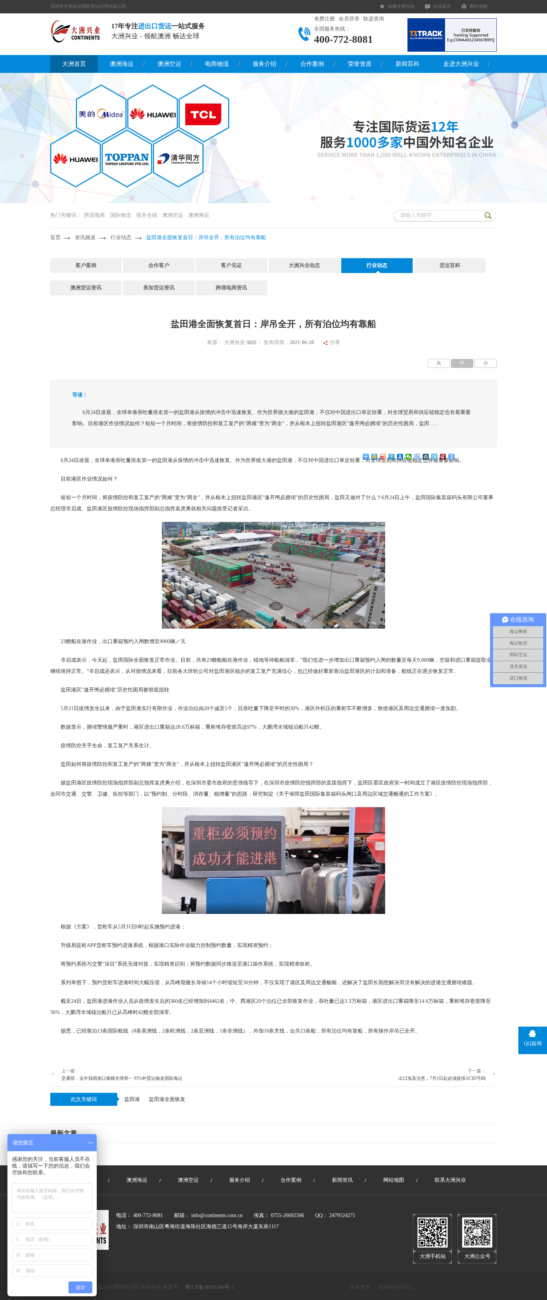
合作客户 (158, 265)
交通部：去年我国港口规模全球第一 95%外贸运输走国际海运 (121, 1078)
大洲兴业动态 (304, 265)
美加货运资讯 (159, 288)
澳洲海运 (122, 64)
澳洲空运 (169, 64)
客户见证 (231, 265)
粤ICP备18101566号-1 (209, 1287)
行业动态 (121, 237)
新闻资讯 (342, 1180)
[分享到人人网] (400, 457)
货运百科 (449, 265)
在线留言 (442, 6)
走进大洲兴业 (461, 64)
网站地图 (478, 6)
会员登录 (349, 19)
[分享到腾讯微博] (391, 457)
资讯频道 (85, 237)
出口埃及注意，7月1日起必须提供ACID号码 (442, 1078)
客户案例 (86, 265)
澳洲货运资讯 (86, 288)
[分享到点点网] (426, 457)
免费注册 (324, 19)
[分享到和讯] (443, 457)
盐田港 (132, 1099)
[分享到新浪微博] (383, 457)
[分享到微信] (409, 457)
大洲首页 (74, 64)
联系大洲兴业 (450, 1180)
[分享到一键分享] (451, 457)
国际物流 (120, 215)
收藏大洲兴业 (401, 6)
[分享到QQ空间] (374, 457)
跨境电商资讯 (231, 288)
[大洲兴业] (76, 31)
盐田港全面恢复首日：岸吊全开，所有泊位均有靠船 (206, 237)
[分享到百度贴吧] (417, 457)
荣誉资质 (360, 64)
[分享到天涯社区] (434, 457)
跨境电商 (94, 215)
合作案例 (312, 64)
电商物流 (217, 64)
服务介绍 (264, 64)
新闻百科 (407, 64)
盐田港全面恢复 (167, 1099)
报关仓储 (146, 215)
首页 (55, 237)
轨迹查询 (373, 19)
